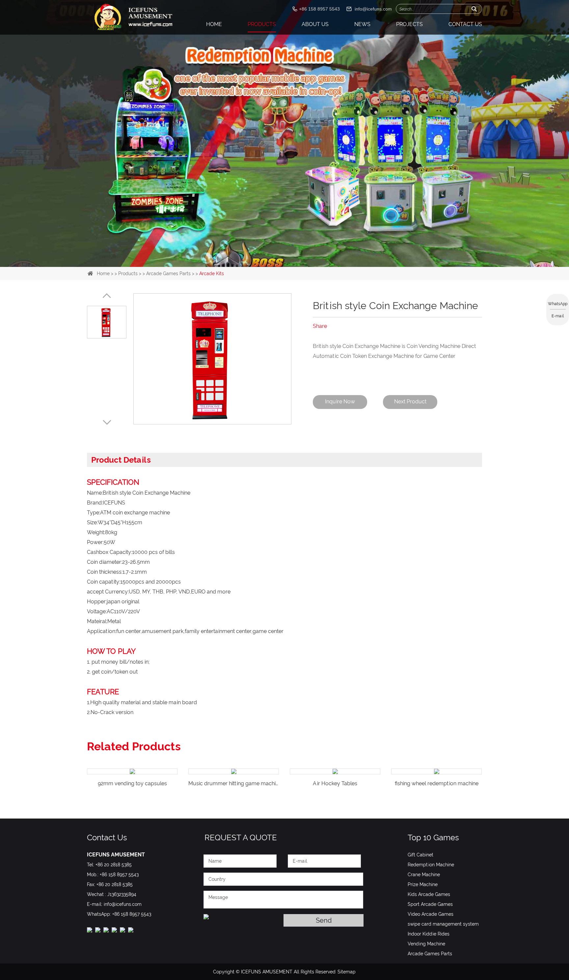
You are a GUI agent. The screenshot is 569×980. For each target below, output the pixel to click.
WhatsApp (557, 304)
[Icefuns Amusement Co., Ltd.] (133, 17)
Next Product (410, 401)
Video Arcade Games (430, 914)
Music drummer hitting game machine (133, 783)
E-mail (558, 316)
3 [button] (289, 253)
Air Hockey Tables (233, 783)
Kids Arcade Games (429, 894)
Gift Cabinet (420, 854)
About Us (315, 24)
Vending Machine (426, 943)
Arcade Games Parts (168, 273)
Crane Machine (424, 874)
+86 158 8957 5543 (131, 914)
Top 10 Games (433, 837)
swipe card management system (443, 924)
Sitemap (347, 971)
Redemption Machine (431, 864)
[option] (284, 95)
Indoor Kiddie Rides (428, 934)
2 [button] (279, 253)
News (362, 24)
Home (214, 24)
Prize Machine (423, 884)
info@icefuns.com (373, 9)
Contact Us (465, 24)
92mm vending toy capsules (436, 783)
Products (262, 24)
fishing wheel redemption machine (335, 783)
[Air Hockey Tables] (233, 771)
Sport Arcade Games (430, 904)
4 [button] (300, 253)
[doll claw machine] (284, 95)
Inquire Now (340, 401)
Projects (409, 24)
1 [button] (268, 253)
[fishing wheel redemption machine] (335, 771)
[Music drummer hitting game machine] (132, 771)
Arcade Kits (211, 273)
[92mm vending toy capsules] (436, 771)
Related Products (134, 746)
